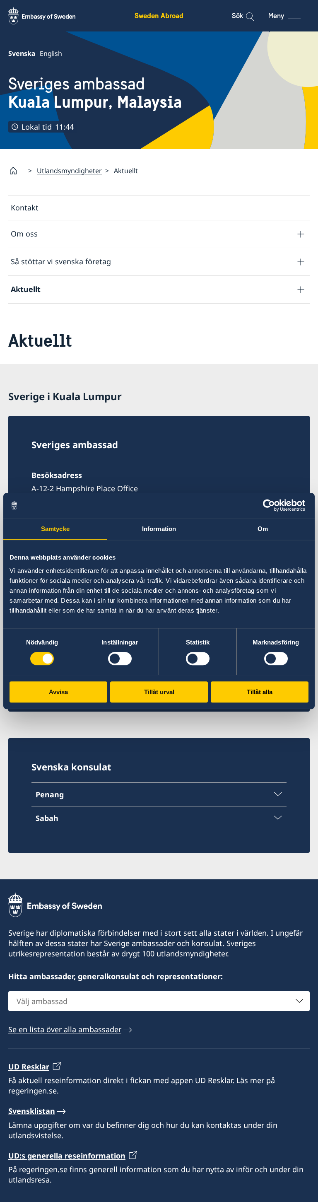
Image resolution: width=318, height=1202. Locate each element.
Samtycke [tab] (55, 528)
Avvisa (58, 691)
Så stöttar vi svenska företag (61, 261)
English (51, 53)
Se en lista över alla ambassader (64, 1029)
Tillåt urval (159, 691)
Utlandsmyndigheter (69, 170)
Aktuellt (26, 289)
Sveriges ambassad (95, 93)
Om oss (24, 234)
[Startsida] (16, 170)
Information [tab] (159, 528)
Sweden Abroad (159, 15)
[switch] (120, 658)
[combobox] (159, 1001)
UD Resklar (28, 1067)
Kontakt (25, 207)
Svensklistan (31, 1111)
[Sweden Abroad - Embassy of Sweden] (49, 15)
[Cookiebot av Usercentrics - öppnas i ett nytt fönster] (272, 505)
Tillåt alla (259, 691)
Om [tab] (263, 528)
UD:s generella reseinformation (66, 1156)
